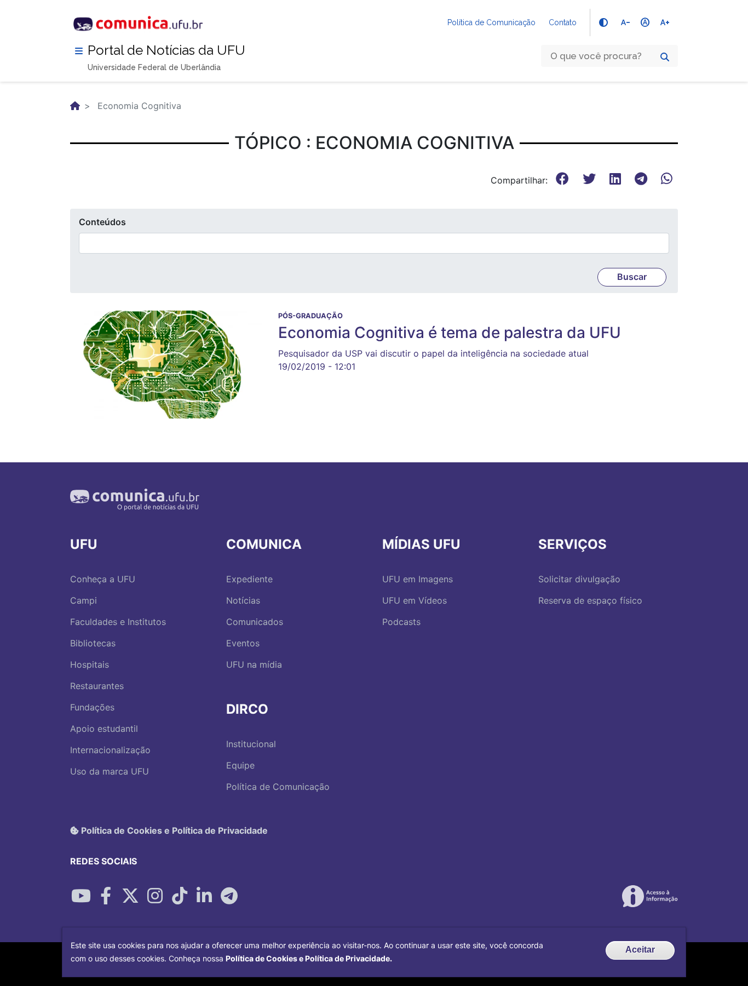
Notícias (243, 600)
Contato (563, 22)
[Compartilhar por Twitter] (130, 896)
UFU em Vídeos (414, 600)
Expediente (249, 579)
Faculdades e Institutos (118, 621)
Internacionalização (110, 749)
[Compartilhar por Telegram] (229, 896)
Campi (83, 600)
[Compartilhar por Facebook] (106, 896)
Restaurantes (97, 685)
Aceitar (640, 949)
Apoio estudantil (104, 728)
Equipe (240, 765)
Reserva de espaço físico (590, 600)
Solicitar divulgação (579, 579)
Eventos (243, 643)
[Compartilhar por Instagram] (155, 896)
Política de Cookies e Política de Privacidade (173, 830)
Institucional (251, 743)
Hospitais (89, 664)
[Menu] (79, 51)
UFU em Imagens (417, 579)
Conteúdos (102, 221)
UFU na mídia (254, 664)
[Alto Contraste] (603, 22)
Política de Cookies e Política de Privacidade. (309, 958)
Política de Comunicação (491, 22)
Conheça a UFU (102, 579)
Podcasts (401, 621)
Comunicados (254, 621)
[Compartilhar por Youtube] (81, 896)
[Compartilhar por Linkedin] (204, 896)
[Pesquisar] (665, 57)
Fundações (92, 707)
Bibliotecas (93, 643)
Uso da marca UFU (109, 771)
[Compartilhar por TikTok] (180, 896)
